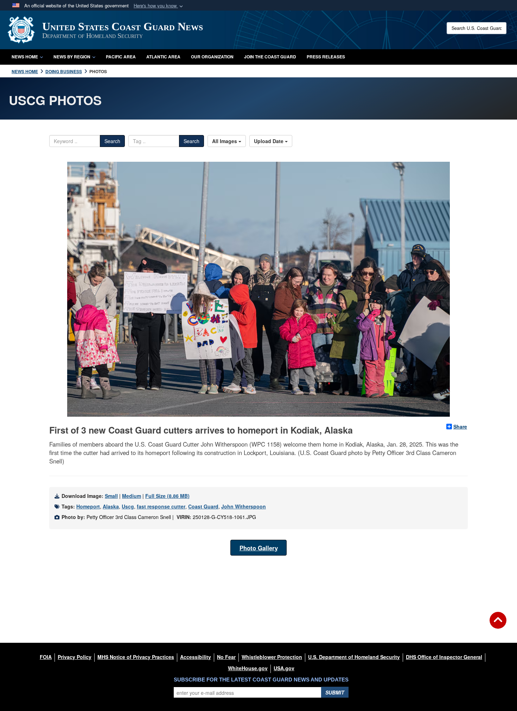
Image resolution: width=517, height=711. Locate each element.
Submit (334, 692)
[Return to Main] (498, 624)
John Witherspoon (243, 506)
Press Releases (326, 56)
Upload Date (269, 141)
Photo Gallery (259, 548)
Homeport (88, 506)
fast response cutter (161, 506)
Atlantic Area (163, 56)
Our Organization (212, 56)
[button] (159, 5)
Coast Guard (203, 506)
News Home (25, 56)
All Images (225, 141)
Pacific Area (121, 56)
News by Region (71, 56)
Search (112, 141)
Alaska (111, 506)
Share (460, 426)
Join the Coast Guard (270, 56)
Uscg (128, 506)
